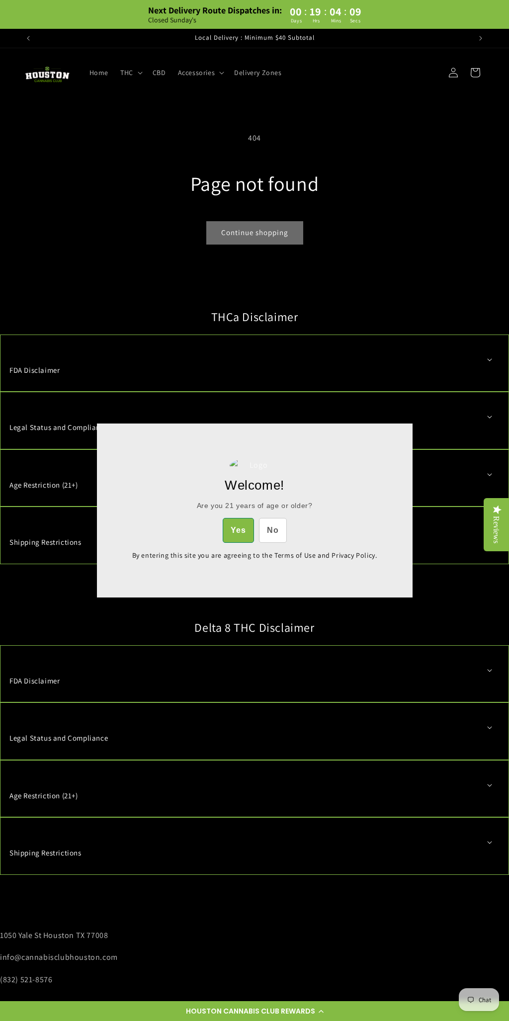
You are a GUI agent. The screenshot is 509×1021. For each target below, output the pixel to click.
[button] (254, 1011)
